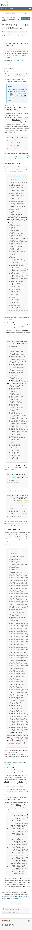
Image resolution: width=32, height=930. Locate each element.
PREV (11, 904)
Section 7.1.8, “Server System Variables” (17, 317)
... (18, 17)
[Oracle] (6, 921)
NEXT (20, 904)
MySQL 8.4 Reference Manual (9, 17)
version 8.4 (25, 18)
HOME (15, 904)
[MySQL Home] (5, 3)
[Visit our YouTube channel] (13, 925)
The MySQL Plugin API (10, 884)
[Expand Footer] (29, 921)
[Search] (26, 14)
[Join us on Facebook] (3, 925)
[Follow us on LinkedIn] (9, 925)
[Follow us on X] (6, 925)
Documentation (7, 9)
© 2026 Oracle (14, 921)
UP (17, 904)
